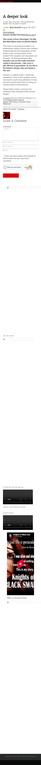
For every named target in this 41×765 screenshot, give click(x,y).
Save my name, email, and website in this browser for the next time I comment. (19, 158)
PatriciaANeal (8, 32)
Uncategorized (11, 100)
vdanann (7, 98)
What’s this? (30, 34)
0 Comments (20, 100)
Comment (7, 126)
